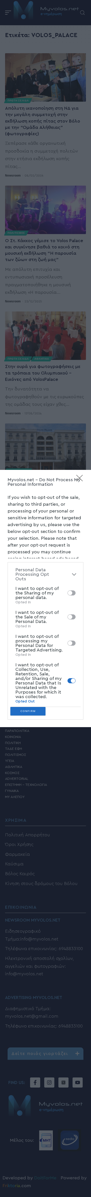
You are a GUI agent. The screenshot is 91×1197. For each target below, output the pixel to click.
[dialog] (45, 598)
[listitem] (45, 574)
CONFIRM (28, 711)
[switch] (71, 592)
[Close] (81, 479)
